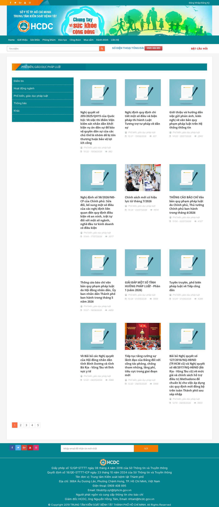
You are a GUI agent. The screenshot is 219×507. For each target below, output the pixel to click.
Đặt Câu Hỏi (199, 48)
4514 (156, 210)
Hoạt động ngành (24, 88)
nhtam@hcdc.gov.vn (141, 499)
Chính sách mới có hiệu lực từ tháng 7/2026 (141, 199)
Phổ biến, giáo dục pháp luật (31, 95)
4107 (200, 221)
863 (110, 151)
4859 (110, 310)
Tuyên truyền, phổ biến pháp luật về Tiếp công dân (185, 286)
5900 (200, 403)
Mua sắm (88, 39)
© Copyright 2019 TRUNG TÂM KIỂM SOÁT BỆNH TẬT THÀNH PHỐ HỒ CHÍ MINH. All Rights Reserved (109, 504)
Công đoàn (75, 39)
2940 (200, 136)
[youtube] (25, 2)
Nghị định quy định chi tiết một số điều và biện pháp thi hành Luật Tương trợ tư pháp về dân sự (142, 120)
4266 (200, 298)
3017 (111, 236)
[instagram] (30, 2)
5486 (155, 383)
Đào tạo (62, 39)
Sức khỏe (35, 39)
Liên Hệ (115, 39)
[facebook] (10, 2)
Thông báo (20, 103)
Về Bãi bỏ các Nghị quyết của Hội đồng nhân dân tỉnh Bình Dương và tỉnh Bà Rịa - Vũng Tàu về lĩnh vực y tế (97, 363)
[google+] (24, 447)
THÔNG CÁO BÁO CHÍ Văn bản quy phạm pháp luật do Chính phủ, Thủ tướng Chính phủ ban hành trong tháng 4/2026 (186, 205)
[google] (20, 2)
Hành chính (102, 39)
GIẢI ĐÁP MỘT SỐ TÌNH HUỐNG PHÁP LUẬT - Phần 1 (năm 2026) (142, 286)
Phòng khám (49, 39)
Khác (17, 110)
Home (11, 39)
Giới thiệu (22, 39)
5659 (155, 298)
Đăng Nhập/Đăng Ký (199, 2)
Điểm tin (19, 81)
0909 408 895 (153, 48)
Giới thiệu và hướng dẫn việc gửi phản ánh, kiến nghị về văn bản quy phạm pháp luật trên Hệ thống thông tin (186, 120)
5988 (111, 380)
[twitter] (15, 2)
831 (155, 136)
